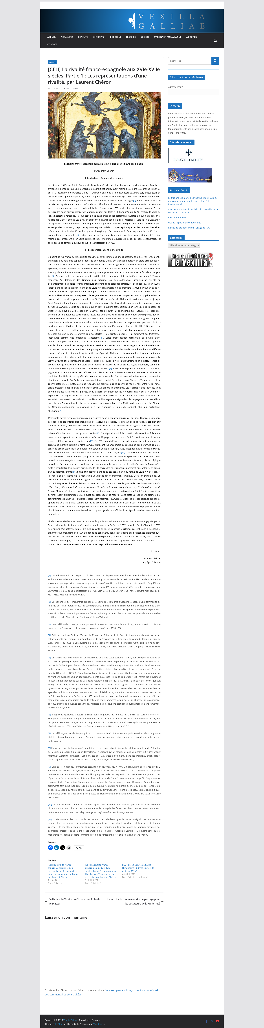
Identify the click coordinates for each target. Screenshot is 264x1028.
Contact (52, 44)
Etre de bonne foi (177, 217)
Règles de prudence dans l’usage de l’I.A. (189, 227)
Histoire (131, 36)
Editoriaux (99, 36)
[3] (78, 235)
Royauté (83, 36)
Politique (115, 36)
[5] (102, 337)
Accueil (51, 36)
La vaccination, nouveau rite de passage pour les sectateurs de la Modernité (133, 901)
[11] (74, 471)
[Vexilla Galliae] (132, 11)
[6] (110, 368)
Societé (145, 36)
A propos (191, 36)
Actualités (67, 36)
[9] (91, 441)
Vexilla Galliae (72, 88)
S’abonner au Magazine (167, 36)
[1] (89, 192)
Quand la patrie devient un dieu (184, 222)
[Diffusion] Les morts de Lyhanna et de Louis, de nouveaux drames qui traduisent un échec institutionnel (193, 201)
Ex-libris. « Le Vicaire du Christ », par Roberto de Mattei (75, 901)
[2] (134, 200)
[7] (60, 410)
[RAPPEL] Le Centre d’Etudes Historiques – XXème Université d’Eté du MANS (138, 867)
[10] (123, 452)
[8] (97, 433)
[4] (53, 276)
